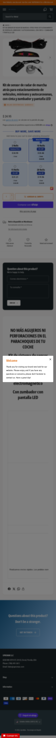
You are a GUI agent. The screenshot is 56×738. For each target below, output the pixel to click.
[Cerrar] (50, 359)
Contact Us (11, 736)
